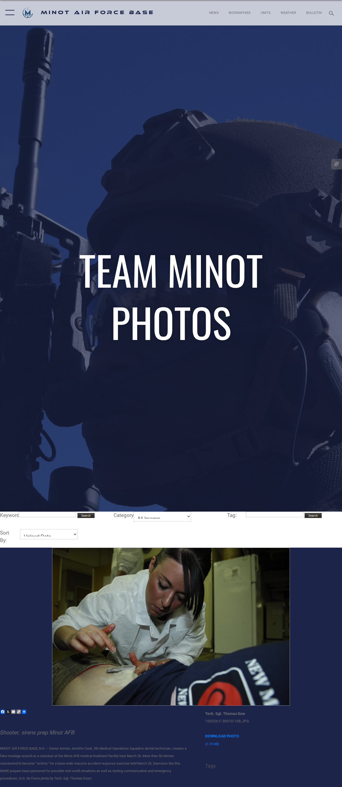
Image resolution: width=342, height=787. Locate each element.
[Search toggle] (332, 12)
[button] (8, 12)
